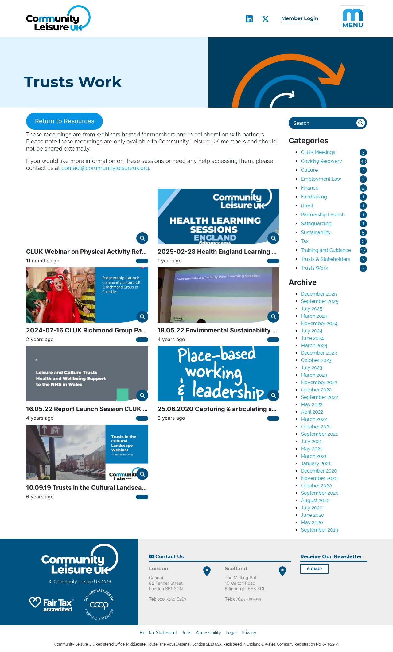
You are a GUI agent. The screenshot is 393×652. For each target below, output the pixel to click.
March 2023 (314, 375)
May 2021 (311, 449)
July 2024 (311, 331)
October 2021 (316, 427)
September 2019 (319, 530)
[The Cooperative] (99, 604)
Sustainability (316, 232)
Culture (309, 170)
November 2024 (319, 323)
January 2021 (316, 463)
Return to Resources (64, 121)
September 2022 (319, 397)
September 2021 (319, 434)
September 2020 (320, 493)
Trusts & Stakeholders (325, 259)
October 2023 (316, 360)
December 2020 (319, 471)
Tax (305, 241)
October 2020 (316, 486)
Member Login (299, 18)
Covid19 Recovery (321, 161)
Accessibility (208, 632)
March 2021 (314, 456)
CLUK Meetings (318, 152)
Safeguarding (316, 223)
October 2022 (316, 390)
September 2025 (319, 301)
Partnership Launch (323, 215)
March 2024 (314, 345)
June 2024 (312, 338)
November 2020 (319, 478)
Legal (231, 632)
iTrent (307, 206)
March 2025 (314, 316)
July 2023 (311, 368)
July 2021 (311, 441)
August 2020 (315, 500)
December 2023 (319, 353)
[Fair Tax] (50, 604)
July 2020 (312, 508)
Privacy (249, 632)
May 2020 (312, 522)
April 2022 (312, 412)
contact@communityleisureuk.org (105, 168)
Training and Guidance (326, 250)
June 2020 (312, 515)
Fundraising (314, 197)
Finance (309, 188)
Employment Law (321, 179)
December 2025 (319, 294)
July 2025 (311, 309)
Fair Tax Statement (158, 632)
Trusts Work (314, 268)
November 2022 (319, 382)
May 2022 (311, 404)
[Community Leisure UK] (58, 18)
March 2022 (314, 419)
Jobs (186, 632)
